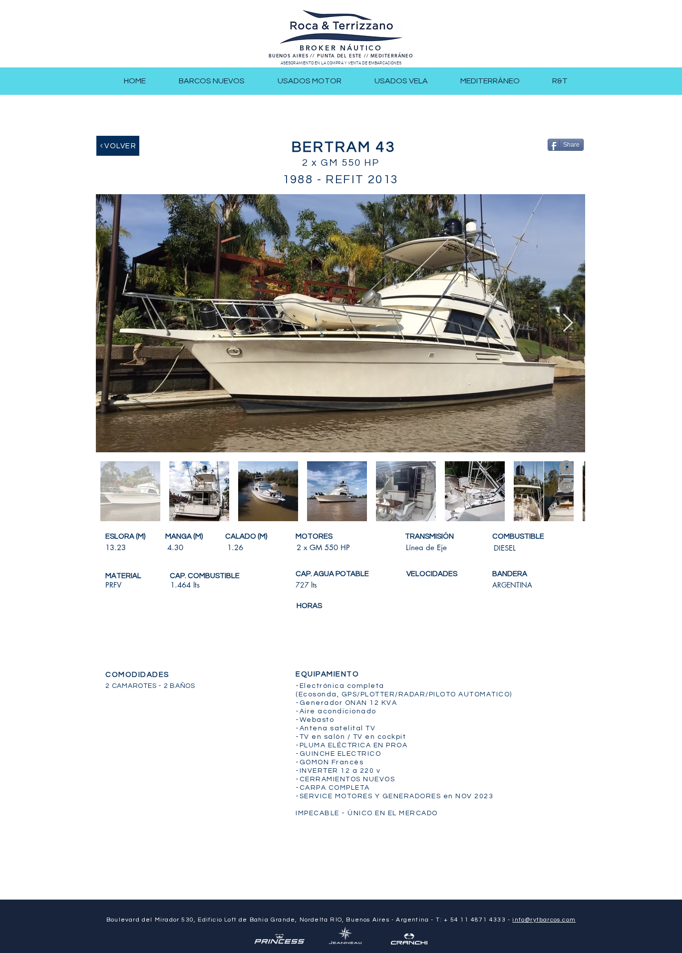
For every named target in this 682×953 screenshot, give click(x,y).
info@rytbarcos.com (544, 920)
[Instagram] (566, 486)
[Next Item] (568, 323)
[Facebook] (566, 467)
